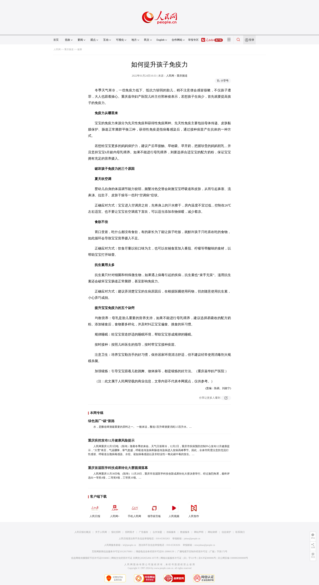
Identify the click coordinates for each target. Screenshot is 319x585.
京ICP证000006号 (207, 558)
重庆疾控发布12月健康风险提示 (111, 440)
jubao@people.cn (192, 538)
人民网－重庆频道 (176, 75)
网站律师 (212, 532)
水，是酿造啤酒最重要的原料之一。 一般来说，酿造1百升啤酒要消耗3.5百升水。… (142, 426)
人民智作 (193, 516)
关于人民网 (101, 532)
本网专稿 (96, 413)
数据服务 (185, 532)
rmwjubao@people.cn (204, 545)
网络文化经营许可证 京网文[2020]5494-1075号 (135, 558)
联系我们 (240, 532)
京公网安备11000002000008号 (233, 558)
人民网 (57, 49)
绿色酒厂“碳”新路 (101, 421)
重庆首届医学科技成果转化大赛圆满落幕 (118, 468)
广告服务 (143, 532)
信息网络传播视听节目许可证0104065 (90, 558)
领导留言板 (154, 516)
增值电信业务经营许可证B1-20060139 (155, 551)
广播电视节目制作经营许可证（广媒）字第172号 (202, 551)
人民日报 (95, 516)
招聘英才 (129, 532)
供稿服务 (171, 532)
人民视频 (174, 516)
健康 (79, 49)
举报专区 (193, 39)
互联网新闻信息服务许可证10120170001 (112, 551)
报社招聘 (116, 532)
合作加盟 (157, 532)
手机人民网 (134, 516)
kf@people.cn (129, 545)
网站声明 (198, 532)
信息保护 (226, 532)
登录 (251, 39)
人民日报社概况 (82, 532)
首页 (56, 39)
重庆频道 (69, 49)
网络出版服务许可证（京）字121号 (178, 558)
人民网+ (114, 516)
